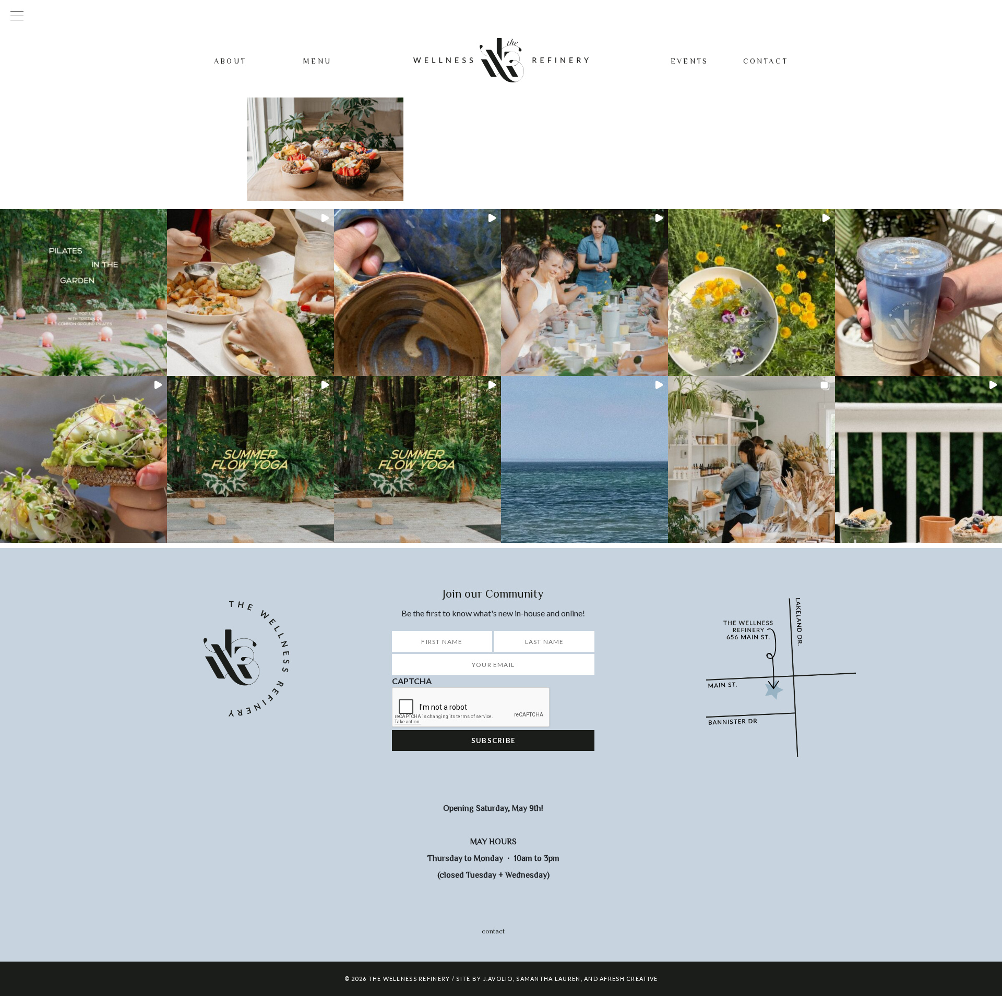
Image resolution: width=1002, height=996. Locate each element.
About (230, 61)
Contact (765, 61)
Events (689, 61)
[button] (83, 292)
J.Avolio (498, 978)
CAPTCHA (412, 681)
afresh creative (629, 978)
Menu (317, 61)
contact (493, 931)
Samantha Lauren (548, 978)
